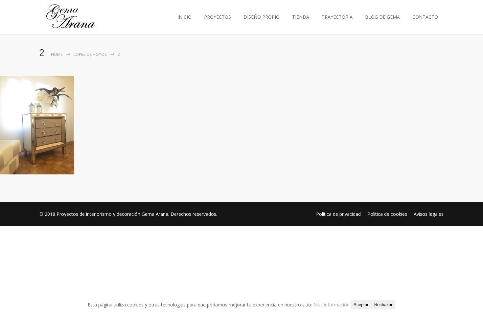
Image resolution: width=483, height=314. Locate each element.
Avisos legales (429, 214)
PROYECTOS (217, 17)
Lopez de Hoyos (90, 54)
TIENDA (300, 17)
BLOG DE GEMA (382, 17)
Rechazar (383, 304)
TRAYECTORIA (337, 17)
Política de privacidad (338, 214)
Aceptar (361, 304)
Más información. (332, 305)
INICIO (184, 17)
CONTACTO (425, 17)
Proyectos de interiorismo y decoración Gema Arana (112, 214)
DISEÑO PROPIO (261, 17)
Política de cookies (387, 214)
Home (56, 54)
